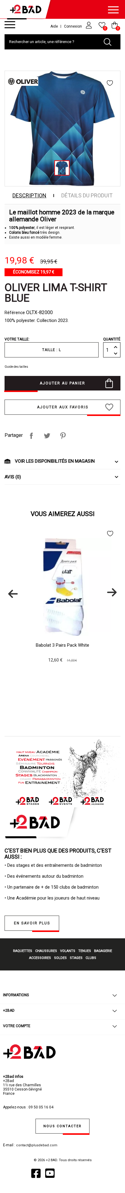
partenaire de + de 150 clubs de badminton (56, 887)
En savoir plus (32, 923)
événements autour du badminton (49, 876)
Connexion (73, 26)
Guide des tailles (16, 366)
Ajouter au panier (62, 383)
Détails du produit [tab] (87, 196)
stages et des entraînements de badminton (59, 865)
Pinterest (63, 436)
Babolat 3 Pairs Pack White (62, 645)
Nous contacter (62, 1126)
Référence (15, 312)
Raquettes (22, 951)
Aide (54, 26)
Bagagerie (103, 951)
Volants (67, 951)
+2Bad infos (13, 1076)
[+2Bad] (27, 10)
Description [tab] (29, 196)
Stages (76, 958)
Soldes (60, 958)
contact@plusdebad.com (36, 1145)
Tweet (47, 436)
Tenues (84, 951)
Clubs (91, 958)
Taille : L (51, 350)
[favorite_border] (110, 83)
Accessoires (40, 958)
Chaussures (46, 951)
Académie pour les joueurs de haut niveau (58, 898)
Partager (31, 436)
